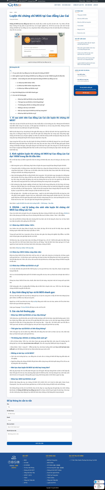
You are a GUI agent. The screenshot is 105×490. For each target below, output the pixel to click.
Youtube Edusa (41, 1)
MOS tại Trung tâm (52, 460)
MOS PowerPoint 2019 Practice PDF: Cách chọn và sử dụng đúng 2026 (86, 58)
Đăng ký (88, 1)
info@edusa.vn (13, 1)
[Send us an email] (12, 462)
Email (8, 417)
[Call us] (15, 462)
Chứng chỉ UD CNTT (29, 470)
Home (11, 12)
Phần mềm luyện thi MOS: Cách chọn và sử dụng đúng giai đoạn (86, 48)
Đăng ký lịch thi (79, 5)
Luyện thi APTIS (51, 482)
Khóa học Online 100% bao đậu (25, 248)
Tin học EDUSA (25, 307)
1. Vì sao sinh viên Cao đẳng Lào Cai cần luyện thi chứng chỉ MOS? (30, 73)
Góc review (88, 5)
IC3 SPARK (27, 465)
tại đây (35, 301)
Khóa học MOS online (82, 18)
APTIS (25, 482)
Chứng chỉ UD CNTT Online (54, 470)
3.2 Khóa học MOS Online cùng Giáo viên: (28, 85)
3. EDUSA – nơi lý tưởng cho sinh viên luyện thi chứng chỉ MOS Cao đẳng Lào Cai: (34, 78)
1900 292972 (22, 1)
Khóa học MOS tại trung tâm (84, 22)
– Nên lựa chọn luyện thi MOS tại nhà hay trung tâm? (32, 110)
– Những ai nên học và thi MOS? (26, 107)
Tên (8, 404)
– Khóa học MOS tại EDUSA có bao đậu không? (30, 99)
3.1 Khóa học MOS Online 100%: (26, 82)
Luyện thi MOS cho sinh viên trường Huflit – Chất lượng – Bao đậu (34, 203)
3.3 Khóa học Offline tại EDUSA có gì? (27, 88)
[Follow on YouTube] (18, 462)
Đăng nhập (82, 1)
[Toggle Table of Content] (11, 71)
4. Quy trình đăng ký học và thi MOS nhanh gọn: (24, 92)
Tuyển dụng (95, 1)
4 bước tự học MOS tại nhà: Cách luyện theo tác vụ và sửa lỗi (85, 53)
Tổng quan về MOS (81, 15)
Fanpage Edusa (32, 1)
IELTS (30, 475)
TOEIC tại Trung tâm (52, 475)
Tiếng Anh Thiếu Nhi (29, 480)
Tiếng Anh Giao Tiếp (29, 472)
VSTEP (26, 475)
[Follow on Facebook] (9, 462)
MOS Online (50, 462)
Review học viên (81, 33)
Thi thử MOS (80, 25)
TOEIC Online (50, 477)
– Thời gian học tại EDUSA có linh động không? (30, 102)
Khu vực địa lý (10, 424)
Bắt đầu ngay (86, 92)
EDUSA (66, 213)
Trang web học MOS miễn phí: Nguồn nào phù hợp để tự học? (86, 43)
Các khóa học (66, 5)
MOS (15, 12)
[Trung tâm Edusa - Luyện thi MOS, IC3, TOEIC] (14, 5)
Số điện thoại (10, 410)
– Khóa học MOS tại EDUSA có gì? (26, 113)
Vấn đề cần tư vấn (11, 430)
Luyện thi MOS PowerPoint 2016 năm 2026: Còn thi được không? (86, 63)
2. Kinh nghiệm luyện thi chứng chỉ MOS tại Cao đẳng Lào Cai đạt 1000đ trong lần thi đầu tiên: (38, 76)
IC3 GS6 (26, 462)
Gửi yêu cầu (39, 443)
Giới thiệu (57, 5)
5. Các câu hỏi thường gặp (18, 95)
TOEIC (25, 477)
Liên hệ (95, 5)
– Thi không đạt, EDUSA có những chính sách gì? (31, 105)
